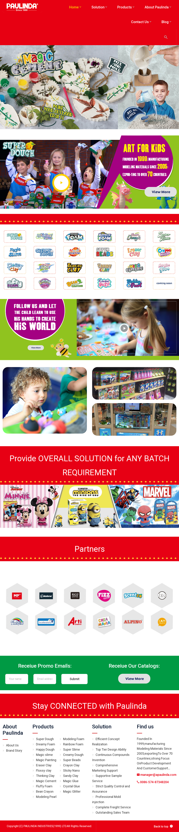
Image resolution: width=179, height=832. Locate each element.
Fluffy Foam (44, 786)
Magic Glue (70, 781)
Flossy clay (43, 770)
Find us (145, 726)
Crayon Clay (71, 765)
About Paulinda (13, 729)
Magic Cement (46, 781)
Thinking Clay (45, 776)
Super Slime (71, 749)
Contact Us (140, 22)
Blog (165, 22)
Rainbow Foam (73, 744)
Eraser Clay (44, 765)
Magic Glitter (72, 791)
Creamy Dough (73, 755)
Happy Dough (45, 749)
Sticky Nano (71, 770)
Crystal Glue (71, 786)
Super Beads (72, 760)
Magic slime (44, 755)
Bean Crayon (44, 791)
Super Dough (45, 739)
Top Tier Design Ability (111, 749)
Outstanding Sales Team (113, 812)
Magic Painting (46, 760)
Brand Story (14, 750)
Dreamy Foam (45, 744)
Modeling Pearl (46, 797)
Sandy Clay (70, 776)
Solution (102, 726)
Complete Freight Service (113, 807)
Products (43, 726)
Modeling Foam (73, 739)
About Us (12, 745)
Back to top (161, 826)
